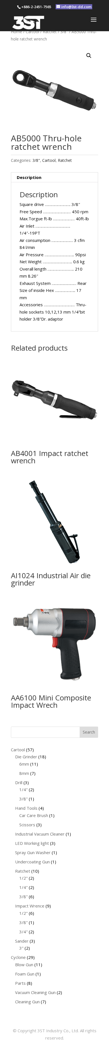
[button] (89, 56)
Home (16, 31)
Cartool (32, 31)
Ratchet (50, 31)
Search (89, 732)
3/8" (64, 31)
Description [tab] (29, 177)
